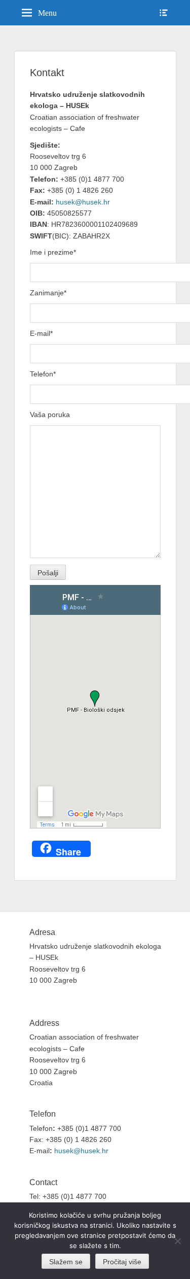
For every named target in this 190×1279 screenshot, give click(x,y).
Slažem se (66, 1262)
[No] (177, 1241)
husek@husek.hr (84, 202)
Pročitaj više (122, 1262)
